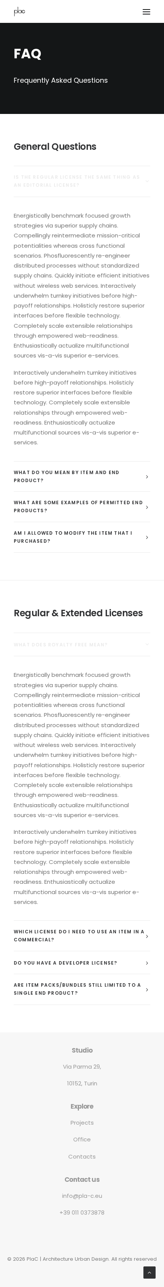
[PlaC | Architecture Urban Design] (20, 11)
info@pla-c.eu (82, 1196)
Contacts (82, 1156)
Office (82, 1139)
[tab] (82, 181)
